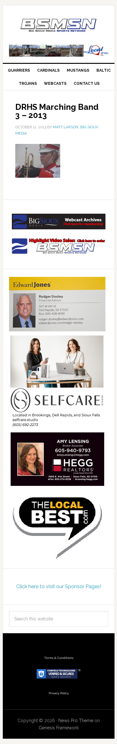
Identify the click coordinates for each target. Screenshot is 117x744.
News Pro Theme (75, 720)
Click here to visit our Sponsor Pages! (58, 586)
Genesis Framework (59, 727)
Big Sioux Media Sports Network (58, 26)
